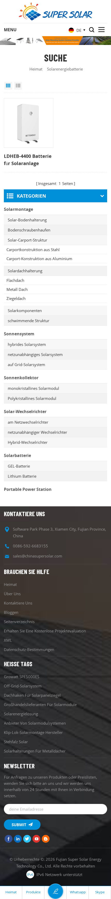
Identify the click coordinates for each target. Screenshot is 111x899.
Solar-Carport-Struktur (27, 240)
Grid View (8, 86)
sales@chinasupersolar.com (37, 556)
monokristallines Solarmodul (33, 388)
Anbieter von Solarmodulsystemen (35, 723)
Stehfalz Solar (16, 741)
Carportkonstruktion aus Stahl (33, 249)
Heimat (35, 69)
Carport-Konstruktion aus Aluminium (39, 258)
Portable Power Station (28, 489)
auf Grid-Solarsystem (26, 364)
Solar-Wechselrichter (25, 411)
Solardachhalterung (25, 270)
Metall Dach (17, 289)
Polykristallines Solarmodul (32, 398)
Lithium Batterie (22, 476)
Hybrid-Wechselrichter (27, 442)
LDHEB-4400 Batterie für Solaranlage (28, 159)
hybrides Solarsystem (27, 344)
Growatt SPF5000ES (21, 676)
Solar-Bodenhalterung (27, 219)
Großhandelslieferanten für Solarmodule (40, 704)
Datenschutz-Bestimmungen (29, 649)
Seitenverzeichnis (19, 621)
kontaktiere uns (18, 603)
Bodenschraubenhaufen (29, 230)
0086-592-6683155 (30, 545)
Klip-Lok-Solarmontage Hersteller (33, 732)
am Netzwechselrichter (28, 422)
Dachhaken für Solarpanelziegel (32, 695)
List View (18, 86)
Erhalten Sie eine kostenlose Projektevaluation (45, 630)
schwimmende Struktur (28, 320)
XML (8, 640)
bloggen (11, 612)
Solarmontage (18, 209)
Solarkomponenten (25, 310)
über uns (12, 593)
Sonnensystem (19, 334)
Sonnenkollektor (21, 378)
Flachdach (15, 280)
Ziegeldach (16, 298)
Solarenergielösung (21, 713)
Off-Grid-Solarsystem (23, 685)
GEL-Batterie (19, 466)
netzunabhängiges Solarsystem (35, 354)
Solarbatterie (17, 455)
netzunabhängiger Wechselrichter (37, 432)
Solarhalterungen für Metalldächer (35, 751)
